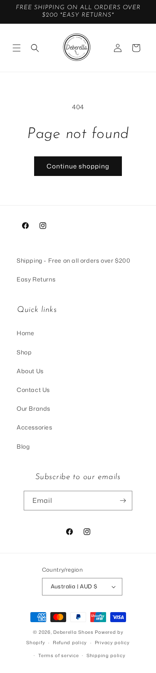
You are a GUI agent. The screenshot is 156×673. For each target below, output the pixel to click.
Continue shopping (78, 166)
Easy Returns (36, 279)
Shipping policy (106, 655)
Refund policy (70, 642)
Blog (23, 446)
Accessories (34, 427)
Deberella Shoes (74, 632)
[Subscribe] (123, 500)
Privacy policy (112, 642)
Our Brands (33, 408)
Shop (24, 352)
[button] (16, 48)
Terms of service (58, 655)
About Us (30, 371)
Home (25, 333)
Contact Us (33, 390)
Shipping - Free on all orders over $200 (73, 260)
